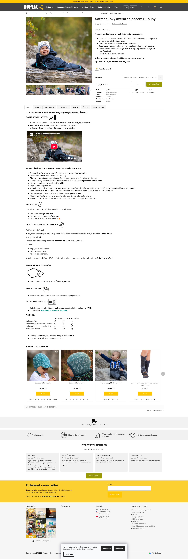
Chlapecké (109, 92)
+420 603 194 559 (104, 512)
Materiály (135, 521)
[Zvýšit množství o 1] (143, 84)
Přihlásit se (114, 494)
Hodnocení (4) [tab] (49, 107)
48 (73, 399)
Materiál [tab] (75, 107)
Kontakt (134, 514)
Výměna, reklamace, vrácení (141, 510)
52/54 (49, 399)
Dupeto (108, 101)
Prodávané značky (138, 528)
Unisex (115, 92)
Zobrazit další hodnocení (155, 410)
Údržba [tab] (85, 107)
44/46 (31, 399)
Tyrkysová (113, 94)
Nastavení (69, 554)
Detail (43, 393)
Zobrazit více (94, 476)
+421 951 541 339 (104, 516)
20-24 (136, 399)
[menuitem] (49, 7)
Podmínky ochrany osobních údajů (143, 526)
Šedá (107, 94)
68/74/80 (107, 399)
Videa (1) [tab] (37, 107)
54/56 (55, 399)
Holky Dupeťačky (137, 517)
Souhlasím (119, 548)
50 (77, 399)
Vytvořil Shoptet (157, 553)
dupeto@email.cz (104, 509)
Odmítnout (107, 548)
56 (87, 399)
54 (84, 399)
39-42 (148, 399)
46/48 (37, 399)
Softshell (108, 96)
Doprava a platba (138, 512)
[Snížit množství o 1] (133, 84)
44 (66, 399)
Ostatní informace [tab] (98, 107)
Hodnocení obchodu (94, 444)
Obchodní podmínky (139, 524)
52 (80, 399)
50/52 (43, 399)
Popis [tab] (28, 107)
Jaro (107, 99)
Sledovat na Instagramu (42, 541)
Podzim (111, 99)
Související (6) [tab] (63, 107)
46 (70, 399)
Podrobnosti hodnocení (119, 24)
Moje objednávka (137, 519)
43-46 (153, 399)
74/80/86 (115, 399)
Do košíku (155, 84)
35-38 (142, 399)
